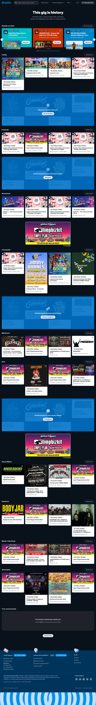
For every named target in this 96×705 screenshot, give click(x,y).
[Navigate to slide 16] (54, 50)
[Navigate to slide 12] (49, 50)
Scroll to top (48, 635)
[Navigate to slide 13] (51, 50)
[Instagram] (76, 679)
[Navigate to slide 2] (37, 50)
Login (52, 655)
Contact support (21, 655)
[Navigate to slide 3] (39, 50)
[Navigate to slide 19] (58, 50)
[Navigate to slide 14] (52, 50)
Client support (38, 666)
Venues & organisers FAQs (42, 663)
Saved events (8, 661)
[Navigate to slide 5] (41, 50)
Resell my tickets (9, 669)
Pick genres (48, 419)
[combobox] (26, 2)
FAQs (77, 660)
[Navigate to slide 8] (45, 50)
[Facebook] (87, 679)
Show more (89, 55)
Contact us (78, 662)
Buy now (25, 42)
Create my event (39, 661)
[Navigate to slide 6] (42, 50)
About (77, 657)
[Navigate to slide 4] (40, 50)
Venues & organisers (57, 2)
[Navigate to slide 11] (48, 50)
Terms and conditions (87, 688)
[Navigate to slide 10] (47, 50)
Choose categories (48, 317)
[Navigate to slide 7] (43, 50)
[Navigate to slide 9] (46, 50)
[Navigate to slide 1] (36, 50)
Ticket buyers (44, 2)
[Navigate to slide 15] (53, 50)
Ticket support (9, 667)
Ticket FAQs (8, 665)
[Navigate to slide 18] (57, 50)
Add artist (48, 177)
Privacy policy (78, 688)
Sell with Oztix (88, 2)
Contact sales (62, 655)
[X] (90, 679)
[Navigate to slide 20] (59, 50)
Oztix (68, 2)
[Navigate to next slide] (94, 39)
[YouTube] (80, 679)
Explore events (9, 658)
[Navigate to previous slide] (2, 39)
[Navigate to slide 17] (55, 50)
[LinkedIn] (83, 679)
